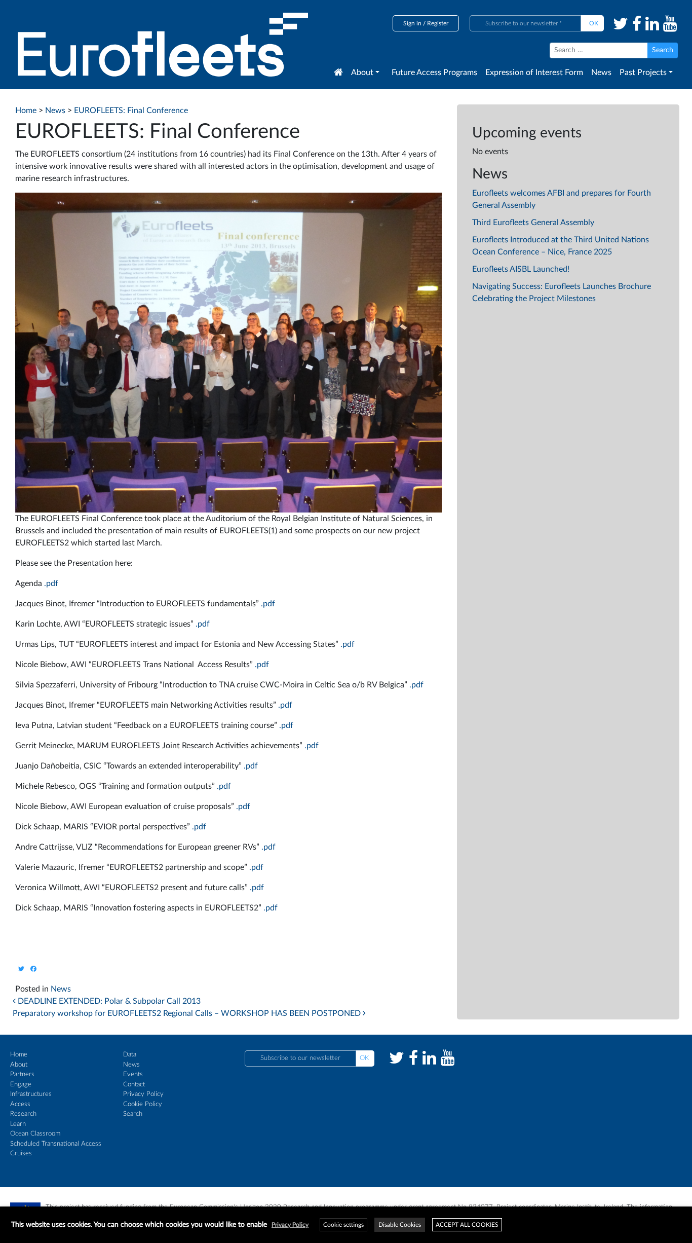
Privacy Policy (143, 1094)
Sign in (412, 23)
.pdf (51, 583)
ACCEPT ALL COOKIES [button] (467, 1225)
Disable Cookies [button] (399, 1225)
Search (132, 1114)
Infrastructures (31, 1094)
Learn (18, 1124)
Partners (22, 1074)
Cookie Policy (142, 1104)
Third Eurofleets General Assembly (533, 222)
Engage (20, 1084)
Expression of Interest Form (534, 72)
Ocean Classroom (35, 1133)
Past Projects (643, 72)
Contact (134, 1084)
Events (133, 1074)
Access (20, 1104)
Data (129, 1054)
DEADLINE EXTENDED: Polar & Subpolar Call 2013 (108, 1001)
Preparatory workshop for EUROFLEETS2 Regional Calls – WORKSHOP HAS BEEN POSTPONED (188, 1013)
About (362, 72)
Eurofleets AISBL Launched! (520, 269)
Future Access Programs (434, 72)
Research (23, 1114)
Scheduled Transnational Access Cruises (55, 1149)
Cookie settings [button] (343, 1225)
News (601, 72)
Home (18, 1054)
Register (437, 23)
